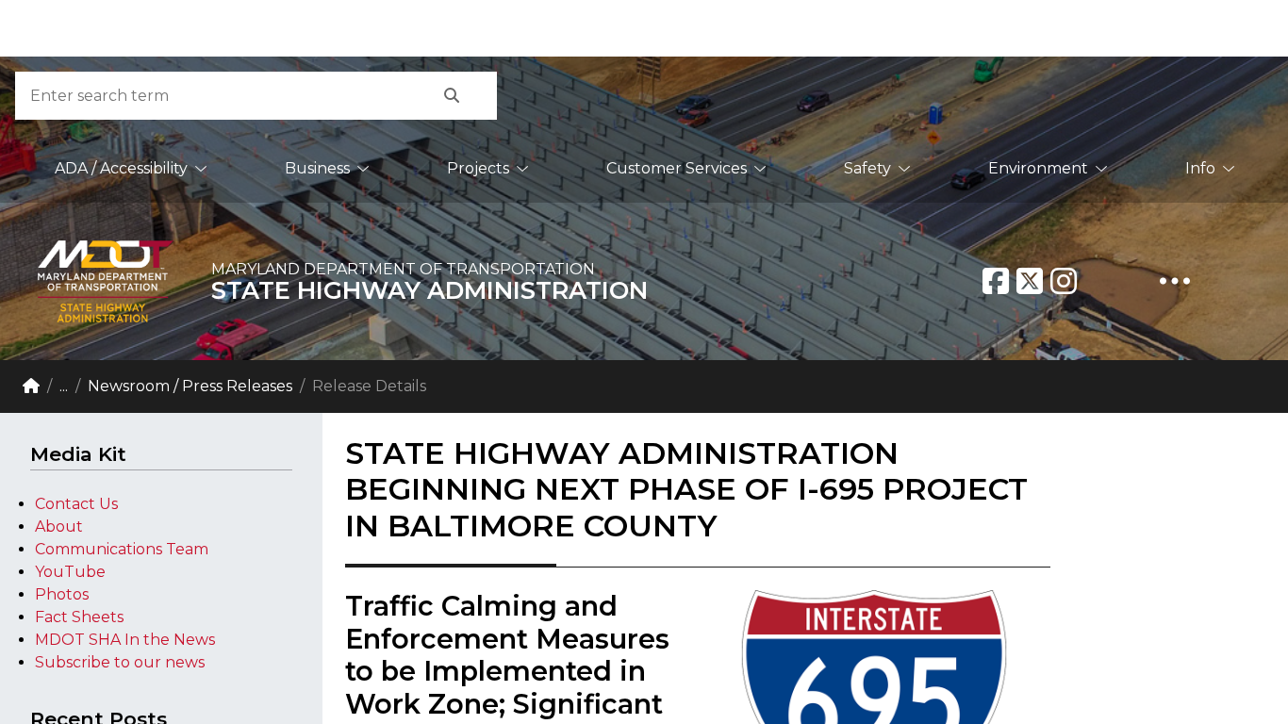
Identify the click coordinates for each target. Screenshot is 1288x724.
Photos (62, 594)
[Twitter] (1029, 281)
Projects (478, 168)
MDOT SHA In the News (125, 640)
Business (317, 168)
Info (1200, 168)
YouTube (70, 572)
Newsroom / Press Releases (190, 386)
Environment (1038, 168)
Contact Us (76, 504)
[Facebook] (996, 281)
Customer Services (676, 168)
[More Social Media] (1174, 281)
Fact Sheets (79, 617)
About (59, 526)
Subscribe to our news (120, 662)
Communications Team (121, 549)
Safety (867, 168)
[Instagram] (1063, 281)
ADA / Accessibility (121, 168)
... (63, 386)
